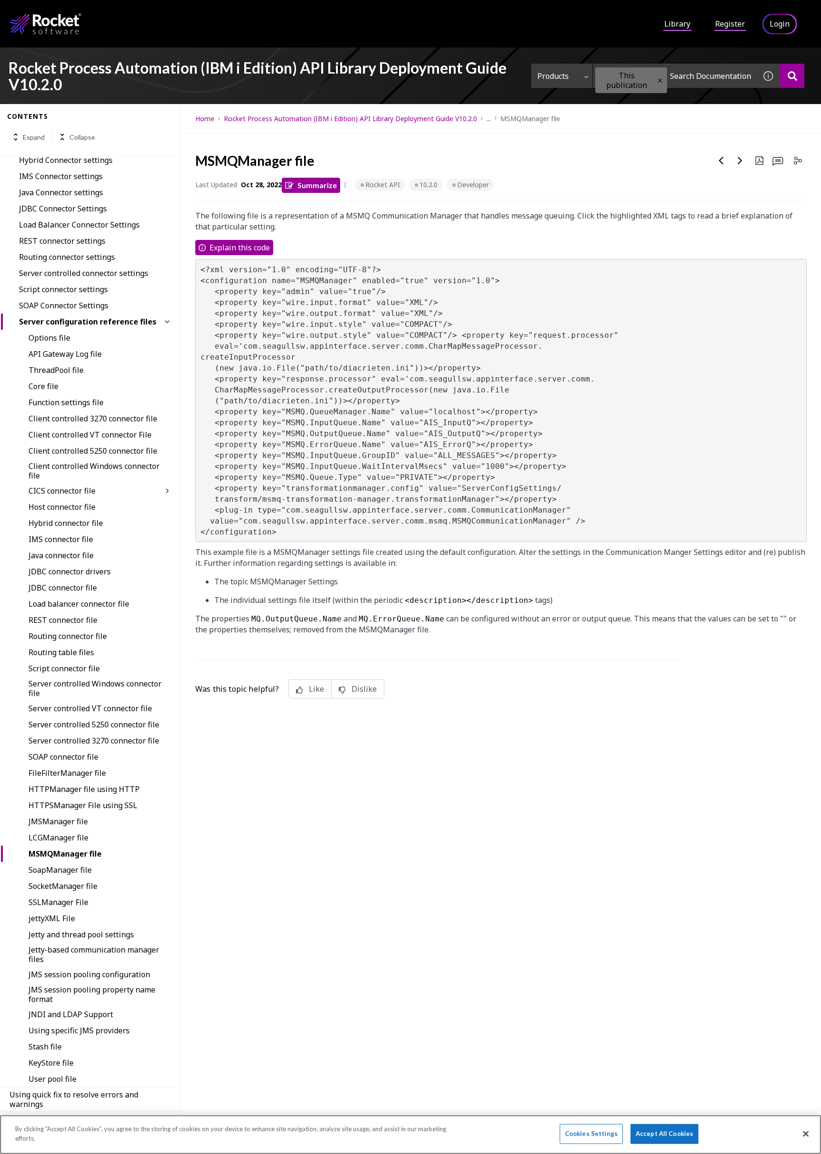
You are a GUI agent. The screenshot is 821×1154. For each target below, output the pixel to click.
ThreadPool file (56, 370)
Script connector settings (63, 289)
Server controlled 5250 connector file (94, 724)
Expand (34, 137)
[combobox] (674, 76)
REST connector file (63, 620)
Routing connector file (68, 636)
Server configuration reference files (87, 321)
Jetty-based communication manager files (94, 954)
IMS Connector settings (61, 176)
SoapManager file (60, 870)
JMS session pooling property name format (92, 994)
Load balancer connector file (79, 604)
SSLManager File (58, 902)
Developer (473, 184)
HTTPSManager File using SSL (83, 805)
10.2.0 (429, 184)
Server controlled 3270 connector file (94, 740)
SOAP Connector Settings (63, 305)
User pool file (52, 1079)
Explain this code (240, 247)
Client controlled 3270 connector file (93, 418)
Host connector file (62, 507)
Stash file (45, 1046)
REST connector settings (62, 241)
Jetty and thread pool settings (81, 934)
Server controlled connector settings (83, 273)
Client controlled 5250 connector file (93, 451)
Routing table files (61, 652)
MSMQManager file (65, 854)
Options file (49, 338)
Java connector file (61, 555)
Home (204, 118)
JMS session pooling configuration (89, 974)
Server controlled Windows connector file (95, 688)
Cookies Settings (591, 1133)
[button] (660, 80)
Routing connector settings (67, 257)
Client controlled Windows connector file (94, 470)
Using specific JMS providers (79, 1030)
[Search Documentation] (792, 76)
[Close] (805, 1133)
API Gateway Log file (65, 354)
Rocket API (382, 184)
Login (780, 24)
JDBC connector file (63, 587)
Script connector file (64, 668)
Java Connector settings (61, 192)
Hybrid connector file (66, 523)
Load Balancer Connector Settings (79, 224)
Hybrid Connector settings (66, 160)
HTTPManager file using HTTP (84, 789)
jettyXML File (52, 918)
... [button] (489, 118)
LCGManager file (58, 837)
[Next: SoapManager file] (740, 160)
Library (677, 24)
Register (730, 24)
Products (553, 76)
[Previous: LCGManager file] (721, 160)
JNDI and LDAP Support (71, 1014)
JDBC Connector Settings (63, 208)
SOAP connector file (63, 757)
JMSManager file (58, 821)
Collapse (82, 137)
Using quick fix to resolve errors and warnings (74, 1099)
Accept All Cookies (664, 1133)
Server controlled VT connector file (90, 708)
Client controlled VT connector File (90, 434)
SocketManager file (63, 886)
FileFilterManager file (67, 773)
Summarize (317, 185)
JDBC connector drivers (70, 571)
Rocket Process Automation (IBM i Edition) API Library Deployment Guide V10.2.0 (350, 118)
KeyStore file (51, 1063)
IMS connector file (61, 539)
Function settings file (66, 402)
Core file (43, 386)
